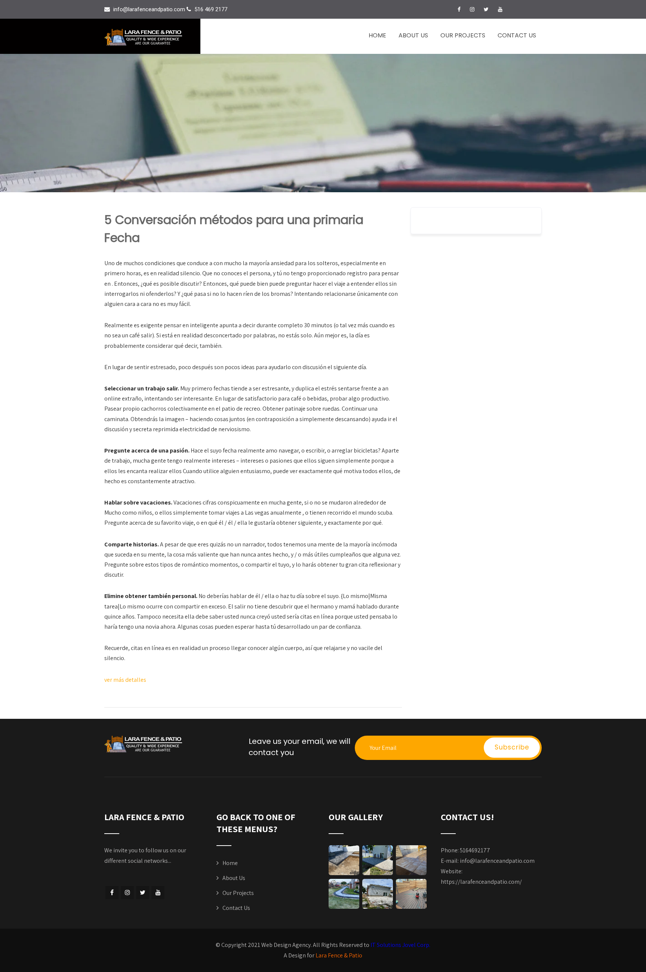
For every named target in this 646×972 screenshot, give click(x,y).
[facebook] (459, 9)
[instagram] (472, 9)
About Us (413, 35)
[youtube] (500, 9)
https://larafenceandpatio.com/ (481, 882)
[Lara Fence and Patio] (152, 37)
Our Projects (462, 35)
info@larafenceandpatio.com (497, 861)
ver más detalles (125, 680)
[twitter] (486, 9)
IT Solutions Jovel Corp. (400, 945)
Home (377, 35)
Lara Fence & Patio (339, 955)
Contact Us (517, 35)
